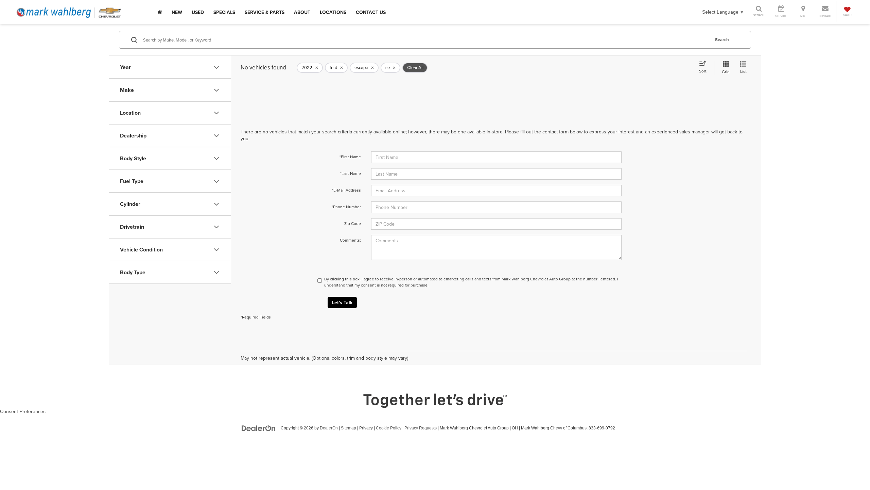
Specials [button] (224, 12)
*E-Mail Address (346, 190)
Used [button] (198, 12)
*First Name (350, 157)
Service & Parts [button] (264, 12)
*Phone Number (346, 207)
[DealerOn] (258, 427)
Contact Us (371, 12)
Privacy (366, 428)
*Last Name (350, 173)
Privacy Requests (420, 428)
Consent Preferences (23, 411)
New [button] (177, 12)
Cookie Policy (388, 428)
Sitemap (348, 428)
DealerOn (329, 428)
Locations (333, 12)
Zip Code (352, 223)
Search (722, 39)
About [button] (302, 12)
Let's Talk (342, 302)
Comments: (350, 240)
